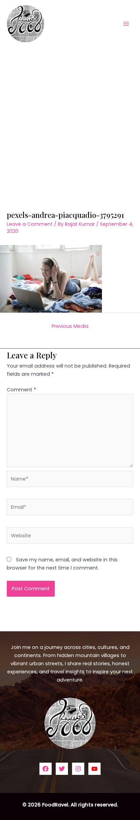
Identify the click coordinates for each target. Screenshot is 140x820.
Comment (21, 389)
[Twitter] (62, 769)
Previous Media (70, 326)
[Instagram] (78, 769)
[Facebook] (45, 769)
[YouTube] (94, 769)
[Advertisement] (70, 120)
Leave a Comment (30, 224)
